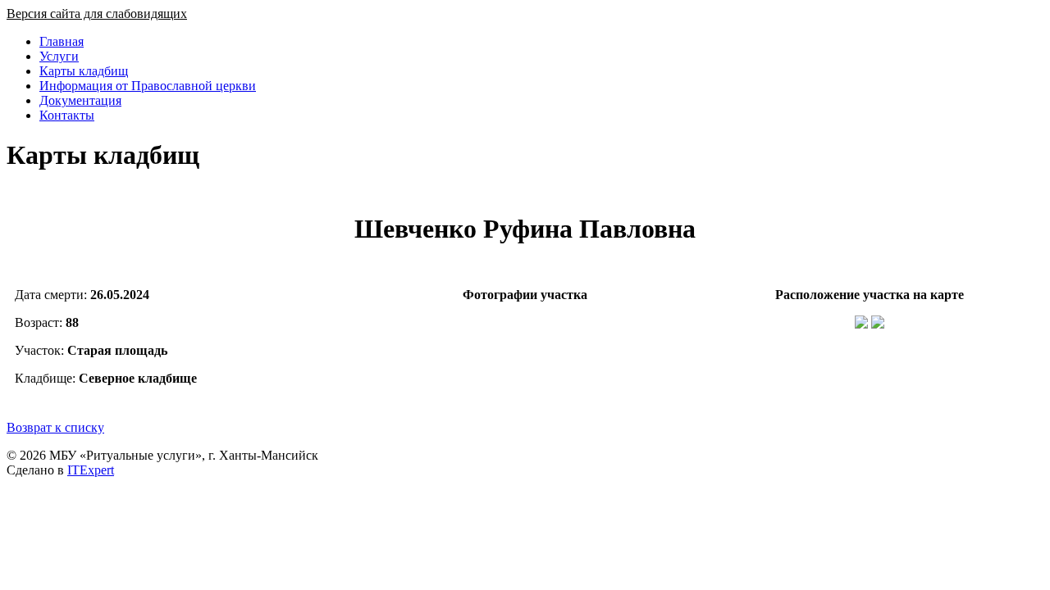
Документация (80, 100)
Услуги (59, 56)
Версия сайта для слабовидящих (97, 13)
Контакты (66, 115)
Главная (61, 41)
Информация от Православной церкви (147, 86)
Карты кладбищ (83, 71)
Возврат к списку (55, 427)
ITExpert (90, 470)
